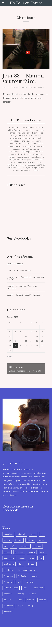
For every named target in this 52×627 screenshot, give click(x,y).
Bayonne (30, 540)
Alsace (33, 534)
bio (5, 546)
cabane (7, 552)
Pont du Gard (37, 588)
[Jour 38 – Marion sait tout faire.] (26, 68)
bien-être (42, 540)
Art (17, 87)
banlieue (18, 540)
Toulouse (42, 600)
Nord (19, 582)
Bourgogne (25, 546)
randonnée (8, 594)
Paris (25, 588)
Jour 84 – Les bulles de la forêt (20, 270)
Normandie (30, 582)
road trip (20, 594)
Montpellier (22, 576)
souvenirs (8, 600)
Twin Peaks (8, 606)
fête (40, 558)
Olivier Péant (16, 367)
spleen (19, 600)
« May (9, 357)
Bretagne (37, 546)
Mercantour (8, 576)
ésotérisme (8, 612)
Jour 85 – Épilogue (15, 264)
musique (35, 576)
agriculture (8, 534)
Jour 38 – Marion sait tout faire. (23, 78)
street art (30, 600)
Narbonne (8, 582)
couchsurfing (9, 558)
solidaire (32, 594)
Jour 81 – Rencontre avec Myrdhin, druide (24, 295)
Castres (32, 552)
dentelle (41, 87)
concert (42, 552)
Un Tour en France (26, 3)
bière (14, 546)
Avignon (7, 540)
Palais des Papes (11, 588)
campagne (19, 552)
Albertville (21, 534)
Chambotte (33, 87)
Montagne (23, 87)
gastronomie (9, 564)
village (31, 606)
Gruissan (31, 564)
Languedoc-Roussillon (26, 570)
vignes (20, 606)
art (42, 534)
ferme (32, 558)
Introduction (8, 570)
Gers (21, 564)
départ (22, 558)
